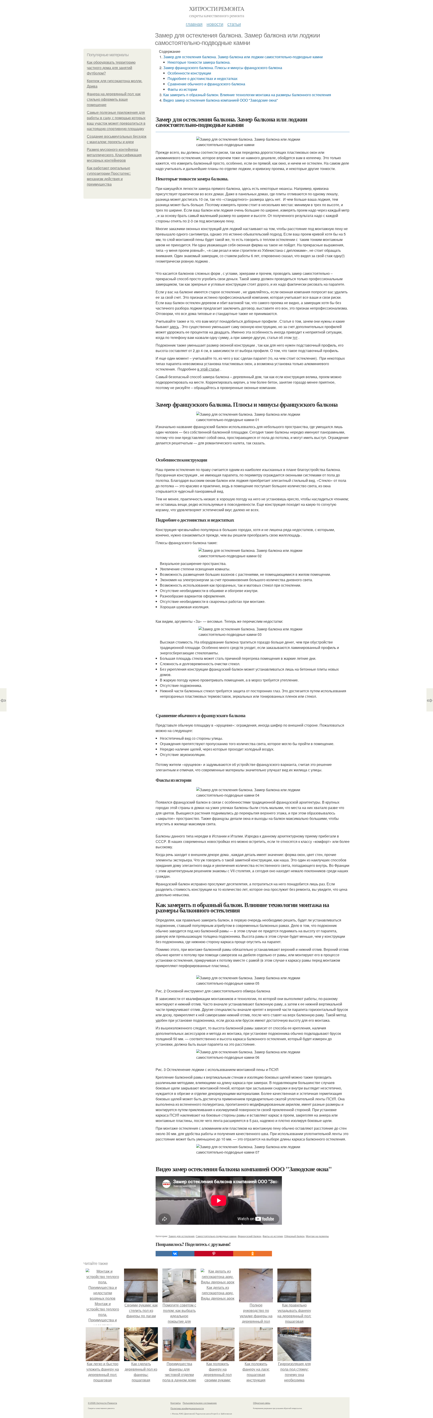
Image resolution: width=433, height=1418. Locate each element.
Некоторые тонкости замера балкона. (199, 62)
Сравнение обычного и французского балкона (206, 83)
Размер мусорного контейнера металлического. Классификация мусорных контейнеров (114, 155)
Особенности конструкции (189, 73)
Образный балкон (294, 1236)
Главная (194, 24)
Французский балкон (249, 1236)
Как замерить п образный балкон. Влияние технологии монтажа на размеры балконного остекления (247, 94)
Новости (215, 24)
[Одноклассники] (252, 1253)
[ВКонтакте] (175, 1253)
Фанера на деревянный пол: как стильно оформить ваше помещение (113, 99)
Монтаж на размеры (317, 1236)
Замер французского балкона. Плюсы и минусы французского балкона (222, 67)
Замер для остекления (181, 1236)
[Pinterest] (213, 1253)
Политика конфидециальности (187, 1408)
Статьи (234, 24)
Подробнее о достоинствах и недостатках (202, 78)
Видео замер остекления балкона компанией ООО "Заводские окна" (220, 100)
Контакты (175, 1402)
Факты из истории (182, 89)
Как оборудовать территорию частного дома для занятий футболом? (111, 68)
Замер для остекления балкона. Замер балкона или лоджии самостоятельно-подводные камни (243, 56)
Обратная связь (261, 1402)
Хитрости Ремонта (216, 8)
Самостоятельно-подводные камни (216, 1236)
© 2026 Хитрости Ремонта (102, 1402)
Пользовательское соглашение (200, 1402)
